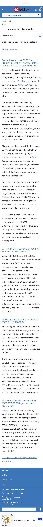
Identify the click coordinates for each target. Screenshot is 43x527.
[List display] (40, 35)
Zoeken (38, 15)
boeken (30, 429)
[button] (6, 520)
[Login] (36, 9)
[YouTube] (8, 493)
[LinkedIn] (22, 493)
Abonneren (39, 509)
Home (4, 21)
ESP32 (29, 85)
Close (21, 470)
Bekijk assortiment (3, 9)
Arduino (35, 157)
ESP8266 (19, 85)
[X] (17, 493)
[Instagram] (2, 493)
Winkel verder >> (9, 49)
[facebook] (12, 493)
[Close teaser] (12, 515)
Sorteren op (13, 29)
